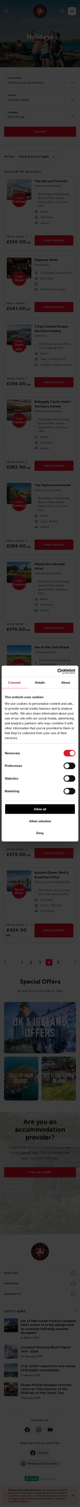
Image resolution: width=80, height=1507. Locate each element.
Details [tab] (40, 682)
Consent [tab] (14, 682)
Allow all (40, 809)
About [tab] (65, 682)
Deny (40, 833)
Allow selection (40, 821)
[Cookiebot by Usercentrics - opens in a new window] (57, 671)
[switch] (69, 766)
